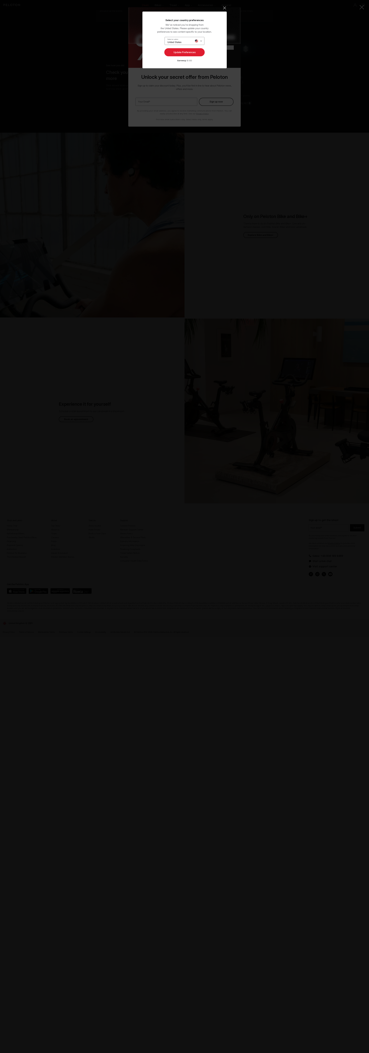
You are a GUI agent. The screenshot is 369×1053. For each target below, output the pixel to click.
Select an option (172, 39)
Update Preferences (185, 52)
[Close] (184, 8)
